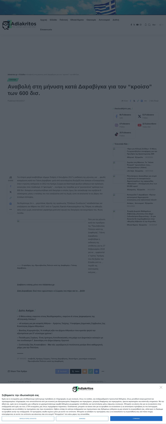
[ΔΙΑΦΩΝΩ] (162, 388)
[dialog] (83, 404)
